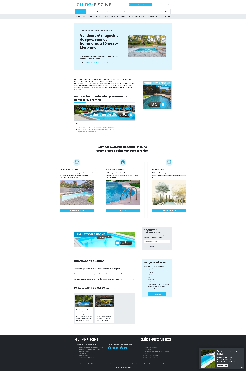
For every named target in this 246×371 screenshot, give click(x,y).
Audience (145, 364)
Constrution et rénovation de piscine (96, 62)
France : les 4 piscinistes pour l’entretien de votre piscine (96, 129)
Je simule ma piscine (169, 210)
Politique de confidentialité (98, 364)
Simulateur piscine (159, 4)
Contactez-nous (136, 364)
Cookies (129, 364)
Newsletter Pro (149, 349)
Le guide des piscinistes (152, 357)
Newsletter (82, 353)
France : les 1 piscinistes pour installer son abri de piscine (96, 127)
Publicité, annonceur (151, 347)
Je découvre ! (157, 294)
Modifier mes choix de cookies (157, 364)
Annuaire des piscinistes (86, 357)
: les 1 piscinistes (87, 132)
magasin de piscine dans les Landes (92, 87)
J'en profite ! (123, 210)
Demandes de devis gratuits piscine (140, 4)
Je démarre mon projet (76, 210)
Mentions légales (85, 364)
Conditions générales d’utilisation (116, 364)
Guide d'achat (83, 355)
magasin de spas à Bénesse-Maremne (93, 83)
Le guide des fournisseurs (152, 355)
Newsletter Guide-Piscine (152, 231)
